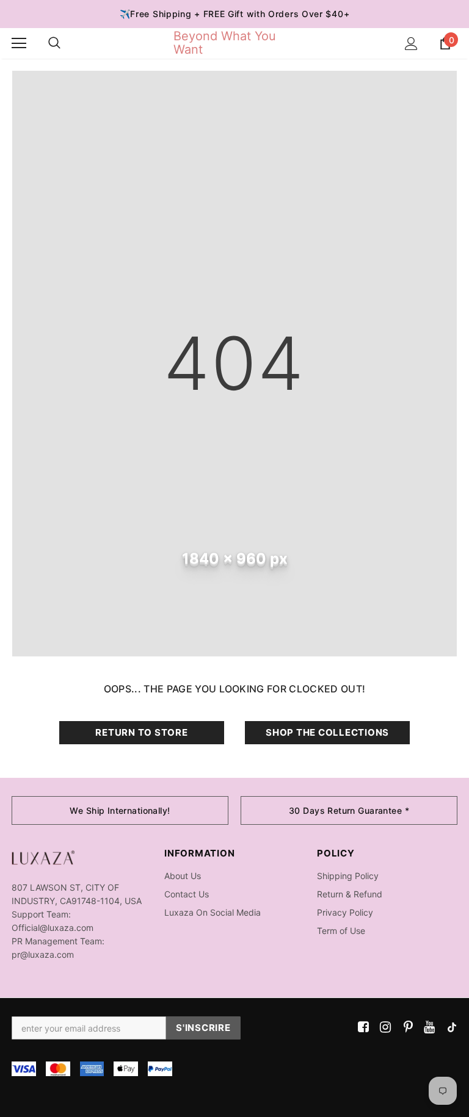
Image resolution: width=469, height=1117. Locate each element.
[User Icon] (411, 43)
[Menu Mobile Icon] (19, 43)
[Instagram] (383, 1027)
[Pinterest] (405, 1027)
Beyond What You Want (224, 42)
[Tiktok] (449, 1027)
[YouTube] (427, 1027)
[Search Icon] (54, 43)
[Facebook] (361, 1027)
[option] (119, 810)
